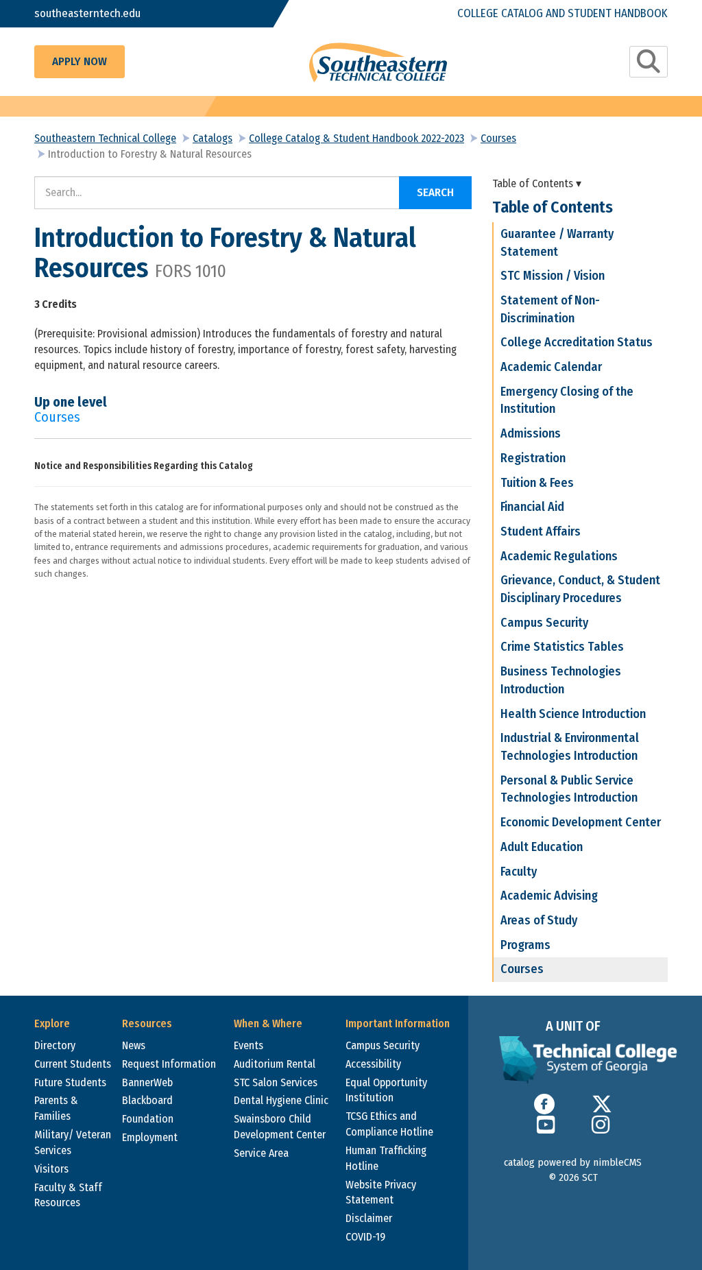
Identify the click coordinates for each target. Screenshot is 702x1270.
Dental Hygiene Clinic (281, 1100)
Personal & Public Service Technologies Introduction (569, 789)
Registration (533, 458)
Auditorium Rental (274, 1063)
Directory (54, 1045)
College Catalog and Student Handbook (562, 13)
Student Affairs (540, 531)
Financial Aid (532, 506)
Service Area (261, 1153)
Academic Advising (549, 895)
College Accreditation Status (576, 342)
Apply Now (79, 61)
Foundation (147, 1118)
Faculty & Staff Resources (68, 1195)
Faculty (518, 871)
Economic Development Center (580, 822)
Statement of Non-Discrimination (550, 309)
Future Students (70, 1082)
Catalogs (212, 138)
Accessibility (373, 1063)
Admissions (530, 433)
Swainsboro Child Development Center (280, 1126)
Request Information (169, 1063)
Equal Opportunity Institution (386, 1090)
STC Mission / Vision (552, 275)
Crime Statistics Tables (562, 646)
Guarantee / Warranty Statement (557, 242)
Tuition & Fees (537, 482)
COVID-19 (365, 1236)
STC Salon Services (275, 1082)
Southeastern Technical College (105, 138)
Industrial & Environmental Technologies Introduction (569, 746)
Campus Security (544, 622)
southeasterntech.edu (87, 13)
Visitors (51, 1168)
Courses (498, 138)
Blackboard (147, 1100)
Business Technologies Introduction (560, 680)
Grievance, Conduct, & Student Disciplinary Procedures (580, 589)
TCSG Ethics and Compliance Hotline (389, 1124)
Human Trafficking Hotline (386, 1158)
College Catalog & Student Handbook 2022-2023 (356, 138)
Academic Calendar (551, 366)
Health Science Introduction (573, 713)
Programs (525, 944)
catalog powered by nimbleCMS (573, 1162)
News (133, 1045)
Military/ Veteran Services (72, 1142)
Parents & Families (56, 1108)
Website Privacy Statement (381, 1192)
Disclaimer (369, 1218)
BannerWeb (147, 1082)
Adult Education (541, 846)
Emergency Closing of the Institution (566, 400)
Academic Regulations (559, 556)
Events (248, 1045)
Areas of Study (538, 920)
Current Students (72, 1063)
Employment (150, 1137)
